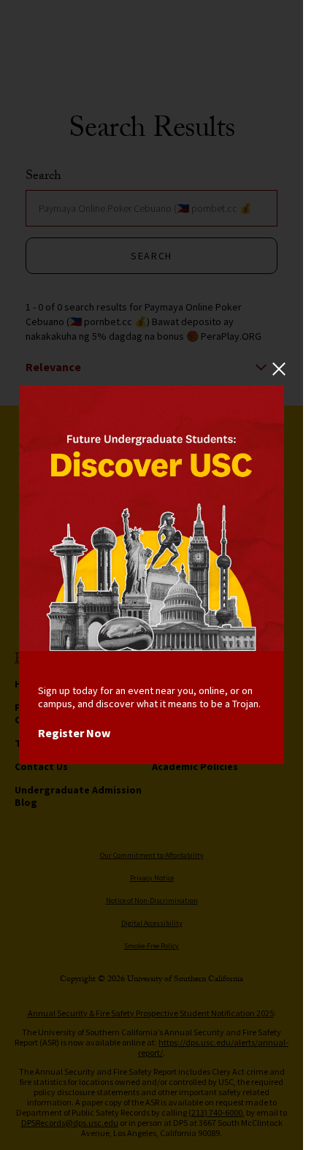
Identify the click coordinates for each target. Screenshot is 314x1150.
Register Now (74, 733)
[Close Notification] (278, 369)
